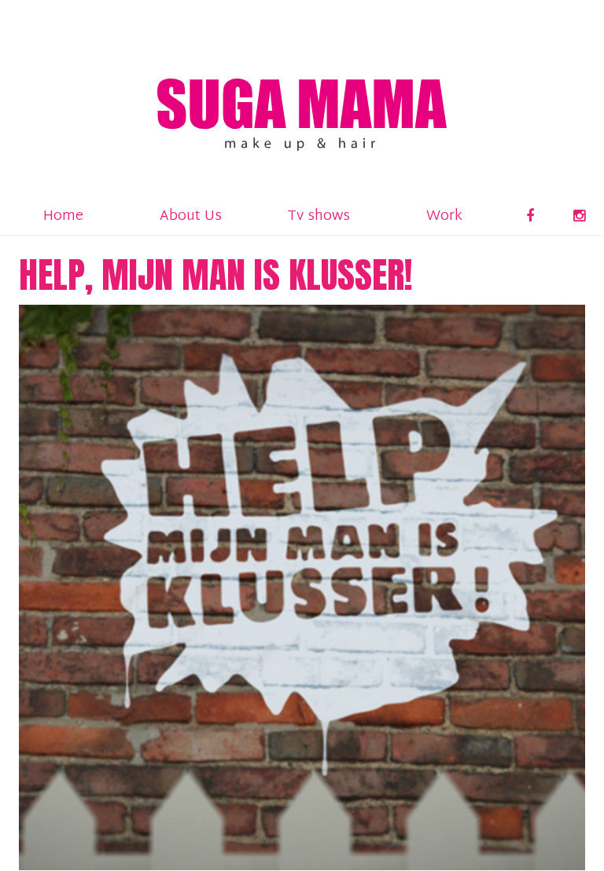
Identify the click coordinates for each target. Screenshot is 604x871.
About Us (191, 216)
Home (63, 216)
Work (444, 216)
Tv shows (318, 216)
